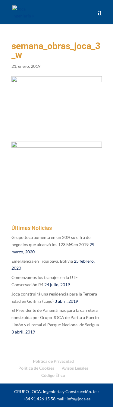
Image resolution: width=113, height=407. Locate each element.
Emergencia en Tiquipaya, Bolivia (42, 261)
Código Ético (53, 375)
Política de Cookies (36, 368)
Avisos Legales (75, 368)
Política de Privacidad (53, 361)
